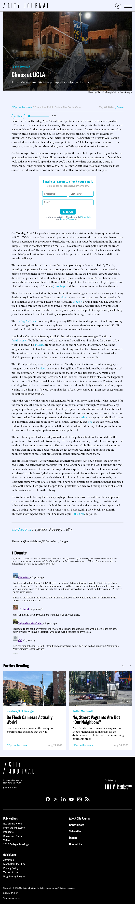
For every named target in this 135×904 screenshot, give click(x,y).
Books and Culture (13, 836)
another (76, 301)
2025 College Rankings (16, 844)
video (64, 297)
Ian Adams (12, 711)
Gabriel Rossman (21, 67)
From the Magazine (14, 827)
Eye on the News (17, 745)
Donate (20, 553)
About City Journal (79, 818)
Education (40, 107)
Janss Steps (59, 286)
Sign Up (68, 211)
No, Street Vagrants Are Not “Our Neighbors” (96, 720)
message (40, 344)
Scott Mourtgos (26, 711)
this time (79, 513)
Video (6, 840)
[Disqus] (67, 613)
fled (90, 421)
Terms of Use (10, 872)
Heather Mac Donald (82, 711)
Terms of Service (67, 219)
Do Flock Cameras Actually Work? (30, 720)
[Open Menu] (128, 6)
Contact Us (75, 844)
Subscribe (75, 831)
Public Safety (54, 107)
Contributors (76, 825)
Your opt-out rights (11, 897)
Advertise (8, 859)
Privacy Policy (86, 217)
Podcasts (8, 831)
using (84, 417)
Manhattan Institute (14, 863)
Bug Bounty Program (14, 876)
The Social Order (72, 107)
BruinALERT (20, 340)
